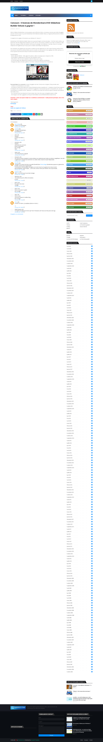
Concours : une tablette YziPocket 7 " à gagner (82, 686)
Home (12, 1)
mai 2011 (79, 536)
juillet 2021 (79, 300)
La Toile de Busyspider (84, 239)
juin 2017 (79, 357)
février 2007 (79, 662)
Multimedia (16, 19)
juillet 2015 (79, 413)
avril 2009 (79, 598)
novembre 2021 (79, 290)
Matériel (78, 164)
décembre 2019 (79, 347)
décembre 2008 (79, 607)
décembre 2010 (79, 548)
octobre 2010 (79, 553)
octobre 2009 (79, 583)
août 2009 (79, 588)
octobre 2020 (79, 322)
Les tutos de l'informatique (72, 239)
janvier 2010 (79, 575)
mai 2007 (79, 654)
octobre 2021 (79, 293)
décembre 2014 (79, 430)
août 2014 (79, 440)
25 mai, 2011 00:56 (19, 207)
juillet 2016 (79, 384)
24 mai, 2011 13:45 (19, 161)
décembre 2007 (79, 637)
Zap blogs (78, 207)
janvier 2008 (79, 635)
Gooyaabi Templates (35, 740)
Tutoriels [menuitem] (23, 15)
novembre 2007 (79, 639)
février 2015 (79, 425)
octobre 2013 (79, 465)
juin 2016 (79, 386)
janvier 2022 (79, 285)
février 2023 (79, 253)
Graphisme (78, 153)
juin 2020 (79, 332)
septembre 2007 (79, 644)
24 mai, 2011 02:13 (19, 133)
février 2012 (79, 514)
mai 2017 (79, 359)
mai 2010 (79, 566)
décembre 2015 (79, 401)
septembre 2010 (79, 556)
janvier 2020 (79, 344)
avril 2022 (79, 278)
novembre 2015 (79, 403)
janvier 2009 (79, 605)
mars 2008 (79, 630)
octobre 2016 (79, 376)
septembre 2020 (79, 325)
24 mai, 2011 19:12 (19, 186)
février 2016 (79, 396)
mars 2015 (79, 423)
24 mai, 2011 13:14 (19, 155)
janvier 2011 (79, 546)
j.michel (16, 129)
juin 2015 (79, 416)
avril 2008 (79, 627)
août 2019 (79, 349)
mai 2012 (79, 507)
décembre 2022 (79, 258)
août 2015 (79, 411)
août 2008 (79, 617)
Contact (21, 1)
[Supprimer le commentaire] (24, 126)
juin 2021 (79, 302)
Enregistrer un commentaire (17, 214)
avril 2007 (79, 657)
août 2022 (79, 268)
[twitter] (91, 1)
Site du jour (78, 184)
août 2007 (79, 647)
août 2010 (79, 558)
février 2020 (79, 342)
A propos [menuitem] (31, 15)
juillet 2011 (79, 531)
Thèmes (78, 195)
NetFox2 (68, 228)
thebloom (13, 28)
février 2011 (79, 544)
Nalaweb (82, 235)
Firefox (78, 149)
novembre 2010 (79, 551)
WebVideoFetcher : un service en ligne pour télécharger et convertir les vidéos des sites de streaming (82, 731)
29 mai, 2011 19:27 (19, 212)
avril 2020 (79, 337)
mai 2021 (79, 305)
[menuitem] (12, 15)
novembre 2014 (79, 433)
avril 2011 (79, 539)
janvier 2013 (79, 487)
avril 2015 (79, 421)
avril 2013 (79, 480)
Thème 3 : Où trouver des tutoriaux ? (81, 92)
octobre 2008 (79, 612)
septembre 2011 (79, 526)
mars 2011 (79, 541)
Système (78, 191)
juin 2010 (79, 563)
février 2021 (79, 312)
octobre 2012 (79, 494)
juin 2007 (79, 652)
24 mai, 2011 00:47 (19, 126)
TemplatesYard (21, 740)
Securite (78, 180)
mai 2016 (79, 389)
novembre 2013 (79, 462)
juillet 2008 (79, 620)
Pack (78, 172)
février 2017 (79, 366)
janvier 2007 (79, 664)
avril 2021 (79, 307)
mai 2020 (79, 334)
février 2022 (79, 283)
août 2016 (79, 381)
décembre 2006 (79, 667)
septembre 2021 (79, 295)
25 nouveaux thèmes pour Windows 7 (81, 723)
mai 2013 (79, 477)
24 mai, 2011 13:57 (19, 169)
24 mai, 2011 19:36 (19, 200)
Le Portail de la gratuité (85, 225)
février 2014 (79, 455)
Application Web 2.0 (78, 114)
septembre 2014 (79, 438)
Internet (78, 157)
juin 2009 (79, 593)
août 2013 (79, 470)
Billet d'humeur (78, 122)
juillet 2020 (79, 330)
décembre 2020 (79, 317)
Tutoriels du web (78, 199)
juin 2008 (79, 622)
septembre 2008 (79, 615)
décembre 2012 (79, 489)
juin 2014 (79, 445)
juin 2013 (79, 475)
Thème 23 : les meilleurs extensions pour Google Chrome (82, 87)
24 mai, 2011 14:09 (19, 174)
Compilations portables (78, 137)
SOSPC (68, 223)
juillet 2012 (79, 502)
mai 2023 (79, 246)
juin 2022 (79, 273)
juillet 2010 (79, 561)
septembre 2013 (79, 467)
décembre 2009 (79, 578)
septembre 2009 (79, 585)
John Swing (17, 124)
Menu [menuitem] (16, 15)
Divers (14, 110)
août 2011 (79, 529)
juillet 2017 (79, 354)
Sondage (78, 188)
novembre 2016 (79, 374)
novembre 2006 (79, 669)
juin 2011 (79, 534)
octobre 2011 (79, 524)
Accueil (12, 19)
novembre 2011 (79, 521)
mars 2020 (79, 339)
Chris (16, 202)
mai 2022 (79, 275)
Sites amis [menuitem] (38, 15)
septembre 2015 (79, 408)
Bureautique (78, 126)
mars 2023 (79, 251)
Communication (78, 133)
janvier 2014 (79, 457)
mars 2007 (79, 659)
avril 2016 (79, 391)
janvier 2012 (79, 516)
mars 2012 (79, 512)
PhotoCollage (43, 164)
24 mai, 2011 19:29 (19, 192)
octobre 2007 (79, 642)
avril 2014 (79, 450)
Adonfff (16, 163)
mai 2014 (79, 448)
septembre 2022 (79, 266)
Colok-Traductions (84, 223)
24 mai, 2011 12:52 (19, 150)
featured (78, 145)
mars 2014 (79, 453)
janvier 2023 (79, 256)
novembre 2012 (79, 492)
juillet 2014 (79, 443)
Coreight (68, 237)
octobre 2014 (79, 435)
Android (78, 110)
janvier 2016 (79, 398)
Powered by (76, 66)
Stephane (17, 171)
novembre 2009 (79, 580)
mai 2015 (79, 418)
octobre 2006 (79, 671)
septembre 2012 (79, 497)
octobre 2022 (79, 263)
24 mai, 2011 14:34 (19, 180)
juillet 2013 (79, 472)
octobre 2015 (79, 406)
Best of (78, 118)
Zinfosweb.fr (82, 237)
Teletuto (68, 225)
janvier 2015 (79, 428)
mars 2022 (79, 280)
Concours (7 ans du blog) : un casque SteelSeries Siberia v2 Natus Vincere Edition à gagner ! (81, 100)
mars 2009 (79, 600)
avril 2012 (79, 509)
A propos (16, 1)
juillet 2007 (79, 649)
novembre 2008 (79, 610)
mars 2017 (79, 364)
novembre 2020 (79, 320)
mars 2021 (79, 310)
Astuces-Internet (83, 226)
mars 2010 (79, 571)
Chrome (78, 130)
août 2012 (79, 499)
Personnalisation (78, 176)
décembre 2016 (79, 371)
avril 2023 (79, 248)
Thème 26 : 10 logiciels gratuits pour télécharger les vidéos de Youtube (81, 718)
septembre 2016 (79, 379)
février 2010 (79, 573)
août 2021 (79, 298)
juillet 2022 (79, 270)
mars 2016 (79, 393)
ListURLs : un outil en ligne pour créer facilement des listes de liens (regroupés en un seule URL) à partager (82, 699)
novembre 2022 (79, 261)
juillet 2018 (79, 352)
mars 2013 (79, 482)
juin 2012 (79, 504)
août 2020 (79, 327)
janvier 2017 (79, 369)
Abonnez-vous (79, 62)
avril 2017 (79, 361)
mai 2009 (79, 595)
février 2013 (79, 484)
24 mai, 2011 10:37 (19, 140)
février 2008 (79, 632)
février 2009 (79, 603)
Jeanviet (68, 235)
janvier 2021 (79, 315)
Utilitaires (78, 203)
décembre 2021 (79, 288)
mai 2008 (79, 625)
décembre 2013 (79, 460)
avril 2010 (79, 568)
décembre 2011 (79, 519)
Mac (78, 160)
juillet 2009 (79, 590)
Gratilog (68, 226)
